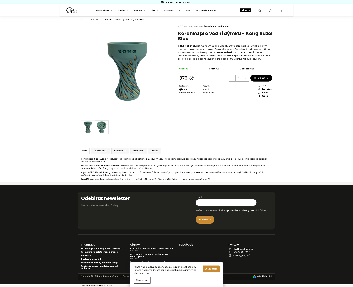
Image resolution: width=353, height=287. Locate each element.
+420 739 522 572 (241, 252)
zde (147, 273)
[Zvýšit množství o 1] (245, 78)
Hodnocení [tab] (138, 150)
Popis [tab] (84, 150)
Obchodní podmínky (92, 259)
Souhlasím (211, 268)
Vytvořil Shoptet (264, 276)
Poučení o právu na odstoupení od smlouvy (99, 267)
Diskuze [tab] (154, 150)
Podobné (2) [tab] (120, 150)
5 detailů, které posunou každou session (151, 248)
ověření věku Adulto (102, 285)
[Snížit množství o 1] (232, 78)
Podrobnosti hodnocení (216, 26)
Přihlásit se (205, 219)
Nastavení (142, 280)
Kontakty (86, 256)
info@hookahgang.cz (243, 249)
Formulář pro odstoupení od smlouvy (101, 248)
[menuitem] (104, 10)
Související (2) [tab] (100, 150)
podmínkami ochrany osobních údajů (246, 210)
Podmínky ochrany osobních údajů (99, 263)
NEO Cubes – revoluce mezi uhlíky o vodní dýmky (149, 255)
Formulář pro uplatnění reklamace (99, 252)
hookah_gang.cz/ (241, 255)
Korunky (206, 86)
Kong (251, 68)
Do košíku (263, 78)
